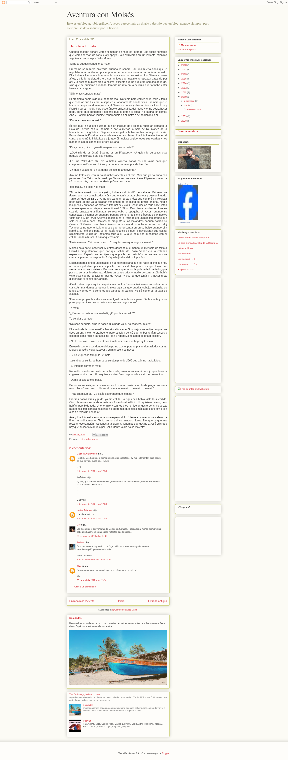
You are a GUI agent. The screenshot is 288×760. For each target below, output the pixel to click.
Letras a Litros (185, 248)
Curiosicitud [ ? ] (186, 259)
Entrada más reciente (81, 601)
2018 (184, 65)
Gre (78, 524)
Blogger (165, 753)
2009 (184, 116)
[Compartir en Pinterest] (106, 434)
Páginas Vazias (186, 269)
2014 (184, 83)
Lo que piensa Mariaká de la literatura (198, 243)
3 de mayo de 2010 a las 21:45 (92, 518)
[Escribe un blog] (97, 434)
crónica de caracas (89, 439)
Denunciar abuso (189, 131)
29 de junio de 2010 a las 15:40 (92, 536)
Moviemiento (184, 253)
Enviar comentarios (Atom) (125, 610)
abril (186, 105)
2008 (184, 120)
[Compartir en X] (100, 434)
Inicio (121, 601)
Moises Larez (188, 45)
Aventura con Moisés (100, 14)
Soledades (75, 618)
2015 (184, 78)
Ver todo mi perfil (187, 49)
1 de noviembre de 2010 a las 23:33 (94, 559)
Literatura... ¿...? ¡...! (189, 264)
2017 (184, 69)
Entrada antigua (157, 601)
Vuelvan (87, 721)
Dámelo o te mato (193, 109)
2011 (184, 92)
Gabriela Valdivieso (87, 453)
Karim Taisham (84, 510)
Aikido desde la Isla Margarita (193, 237)
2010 (184, 97)
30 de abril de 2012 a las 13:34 (91, 580)
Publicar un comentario (85, 586)
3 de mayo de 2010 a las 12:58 (92, 471)
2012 (184, 87)
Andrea (80, 542)
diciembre (189, 101)
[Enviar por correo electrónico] (94, 434)
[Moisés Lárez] (188, 219)
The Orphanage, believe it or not (84, 694)
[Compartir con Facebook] (103, 434)
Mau (79, 566)
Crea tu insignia (184, 222)
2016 (184, 74)
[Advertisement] (188, 329)
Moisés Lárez (183, 184)
